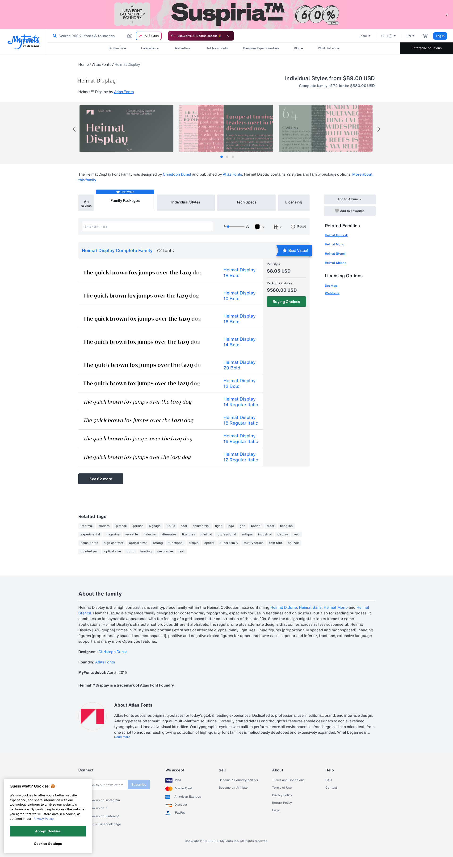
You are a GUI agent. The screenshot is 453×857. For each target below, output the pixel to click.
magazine (113, 534)
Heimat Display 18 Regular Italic (240, 420)
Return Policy (282, 803)
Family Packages (125, 200)
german (137, 526)
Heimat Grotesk (336, 235)
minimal (206, 534)
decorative (165, 551)
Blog (297, 48)
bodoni (256, 526)
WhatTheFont (327, 48)
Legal (276, 810)
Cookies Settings (48, 843)
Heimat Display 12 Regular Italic (240, 457)
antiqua (247, 534)
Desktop (331, 285)
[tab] (221, 156)
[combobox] (105, 35)
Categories (148, 48)
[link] (54, 36)
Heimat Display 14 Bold (239, 342)
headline (286, 526)
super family (229, 543)
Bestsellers (182, 48)
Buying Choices (286, 301)
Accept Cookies (48, 831)
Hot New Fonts (217, 48)
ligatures (188, 534)
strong (158, 543)
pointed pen (90, 551)
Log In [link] (440, 36)
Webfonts (332, 293)
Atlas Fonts (101, 64)
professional (227, 534)
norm (130, 551)
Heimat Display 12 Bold (239, 383)
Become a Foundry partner (238, 780)
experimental (90, 534)
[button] (447, 14)
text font (275, 543)
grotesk (121, 526)
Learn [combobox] (363, 36)
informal (87, 526)
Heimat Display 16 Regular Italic (240, 438)
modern (104, 526)
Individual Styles (186, 202)
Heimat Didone (335, 263)
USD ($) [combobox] (386, 36)
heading (146, 551)
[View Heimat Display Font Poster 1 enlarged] (126, 128)
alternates (168, 534)
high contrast (113, 543)
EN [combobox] (409, 36)
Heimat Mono (334, 244)
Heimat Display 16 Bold (239, 319)
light (218, 526)
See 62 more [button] (101, 479)
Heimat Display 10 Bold (239, 296)
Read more (122, 737)
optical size (112, 551)
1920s (170, 526)
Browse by (116, 48)
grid (242, 526)
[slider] (235, 226)
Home (83, 64)
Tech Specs (246, 202)
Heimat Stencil (335, 253)
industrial (265, 534)
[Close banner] (227, 35)
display (282, 534)
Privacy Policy (282, 795)
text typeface (254, 543)
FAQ (328, 780)
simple (194, 543)
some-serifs (89, 543)
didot (270, 526)
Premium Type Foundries (261, 48)
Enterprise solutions (426, 48)
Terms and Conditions (288, 780)
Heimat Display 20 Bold (239, 365)
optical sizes (138, 543)
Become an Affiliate (233, 788)
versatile (131, 534)
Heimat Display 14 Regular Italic (240, 402)
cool (184, 526)
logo (230, 526)
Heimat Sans (310, 607)
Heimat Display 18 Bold (239, 272)
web (297, 534)
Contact (331, 788)
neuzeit (293, 543)
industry (150, 534)
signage (155, 526)
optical (209, 543)
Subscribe (139, 784)
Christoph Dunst (177, 174)
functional (175, 543)
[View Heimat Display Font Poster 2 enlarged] (226, 128)
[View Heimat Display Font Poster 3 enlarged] (326, 128)
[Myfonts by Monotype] (23, 42)
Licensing (293, 202)
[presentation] (74, 129)
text (182, 551)
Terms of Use (282, 788)
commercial (201, 526)
